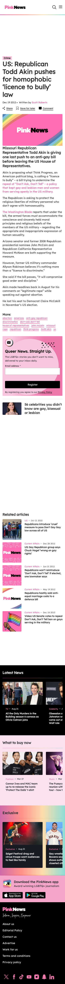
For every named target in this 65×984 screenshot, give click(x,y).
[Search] (54, 7)
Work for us (10, 949)
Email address (17, 366)
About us (8, 924)
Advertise (9, 943)
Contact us (10, 936)
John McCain (37, 325)
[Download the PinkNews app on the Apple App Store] (13, 895)
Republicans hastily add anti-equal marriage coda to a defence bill (41, 596)
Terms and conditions (16, 955)
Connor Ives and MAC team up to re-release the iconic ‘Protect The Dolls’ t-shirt (22, 786)
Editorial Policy (12, 930)
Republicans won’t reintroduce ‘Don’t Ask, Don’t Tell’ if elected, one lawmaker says (43, 573)
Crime (7, 58)
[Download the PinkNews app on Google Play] (35, 895)
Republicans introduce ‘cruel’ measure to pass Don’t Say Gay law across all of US (43, 527)
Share (9, 108)
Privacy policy (12, 962)
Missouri (51, 325)
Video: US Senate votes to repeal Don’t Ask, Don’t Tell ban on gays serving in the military (43, 619)
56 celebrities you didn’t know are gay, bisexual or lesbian (43, 408)
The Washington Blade (18, 212)
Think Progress (31, 329)
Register (33, 384)
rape (5, 329)
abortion (7, 318)
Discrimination (10, 321)
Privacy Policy (45, 392)
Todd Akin (46, 329)
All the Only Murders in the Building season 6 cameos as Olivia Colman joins (22, 716)
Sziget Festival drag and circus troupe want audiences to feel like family (22, 856)
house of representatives (16, 325)
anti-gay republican (36, 318)
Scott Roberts (39, 102)
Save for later (27, 108)
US (54, 329)
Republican (15, 329)
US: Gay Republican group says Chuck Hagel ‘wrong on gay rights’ (42, 550)
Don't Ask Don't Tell (30, 321)
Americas (19, 318)
